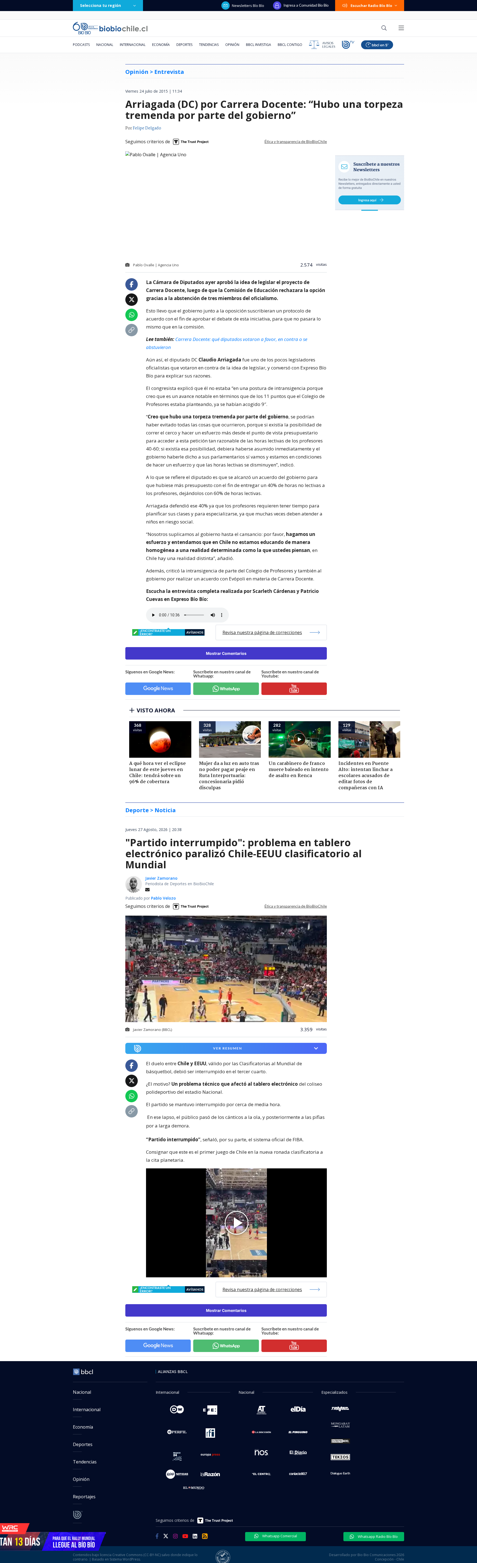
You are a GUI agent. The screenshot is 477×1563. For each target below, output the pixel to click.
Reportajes (84, 1497)
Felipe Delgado (147, 128)
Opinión (232, 44)
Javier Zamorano (161, 878)
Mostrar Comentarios (226, 653)
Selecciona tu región (100, 5)
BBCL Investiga (258, 44)
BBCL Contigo (290, 44)
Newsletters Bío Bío (248, 5)
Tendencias (209, 44)
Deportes (184, 44)
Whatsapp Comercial (279, 1535)
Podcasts (81, 44)
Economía (161, 44)
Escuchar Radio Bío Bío (371, 5)
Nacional (104, 44)
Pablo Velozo (163, 898)
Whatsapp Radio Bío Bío (377, 1536)
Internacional (132, 44)
